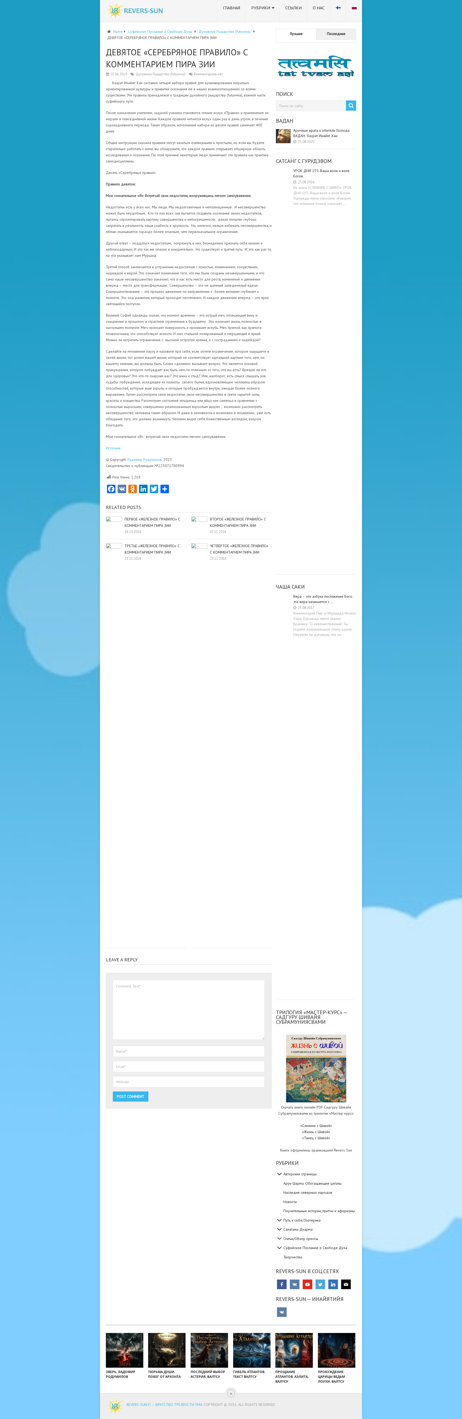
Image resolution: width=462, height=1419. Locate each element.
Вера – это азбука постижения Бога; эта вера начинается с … (323, 599)
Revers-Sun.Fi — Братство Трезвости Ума (164, 1404)
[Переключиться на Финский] (338, 11)
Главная (231, 7)
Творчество (292, 1257)
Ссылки (293, 7)
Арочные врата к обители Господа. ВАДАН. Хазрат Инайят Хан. (321, 133)
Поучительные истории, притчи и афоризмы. (319, 1210)
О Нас (319, 7)
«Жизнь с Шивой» (316, 1131)
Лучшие (296, 33)
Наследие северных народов (307, 1192)
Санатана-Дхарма (298, 1229)
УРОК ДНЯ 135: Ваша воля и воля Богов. (321, 173)
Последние (336, 33)
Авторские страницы (300, 1174)
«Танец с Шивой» (316, 1138)
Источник (113, 448)
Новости (290, 1201)
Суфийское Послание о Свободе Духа (315, 1247)
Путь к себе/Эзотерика (302, 1220)
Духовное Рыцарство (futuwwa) (161, 74)
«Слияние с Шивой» (316, 1125)
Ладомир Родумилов (144, 459)
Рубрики (260, 7)
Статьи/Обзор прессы (300, 1238)
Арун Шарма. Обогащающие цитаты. (312, 1183)
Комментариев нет (208, 74)
